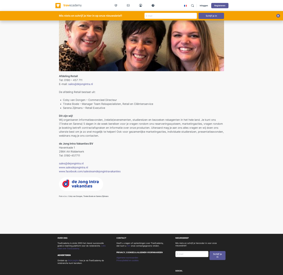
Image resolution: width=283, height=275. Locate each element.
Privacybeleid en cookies (127, 260)
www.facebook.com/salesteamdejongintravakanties (90, 171)
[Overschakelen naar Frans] (185, 6)
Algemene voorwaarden (127, 257)
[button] (278, 16)
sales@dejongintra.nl (80, 84)
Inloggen (204, 5)
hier (128, 246)
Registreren (219, 5)
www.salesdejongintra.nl (73, 167)
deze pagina (73, 260)
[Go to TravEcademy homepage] (69, 5)
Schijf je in (217, 255)
